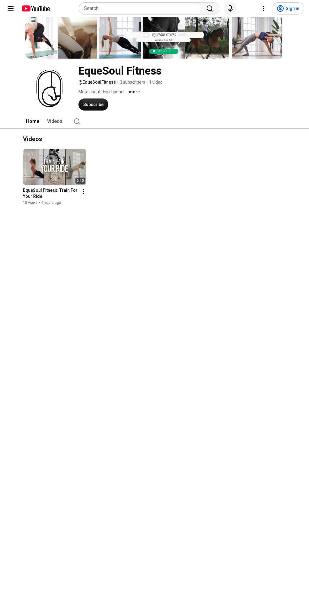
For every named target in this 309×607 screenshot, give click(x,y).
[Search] (209, 8)
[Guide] (10, 8)
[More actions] (83, 191)
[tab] (32, 121)
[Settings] (263, 8)
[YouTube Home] (35, 8)
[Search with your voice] (230, 8)
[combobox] (141, 8)
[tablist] (154, 121)
